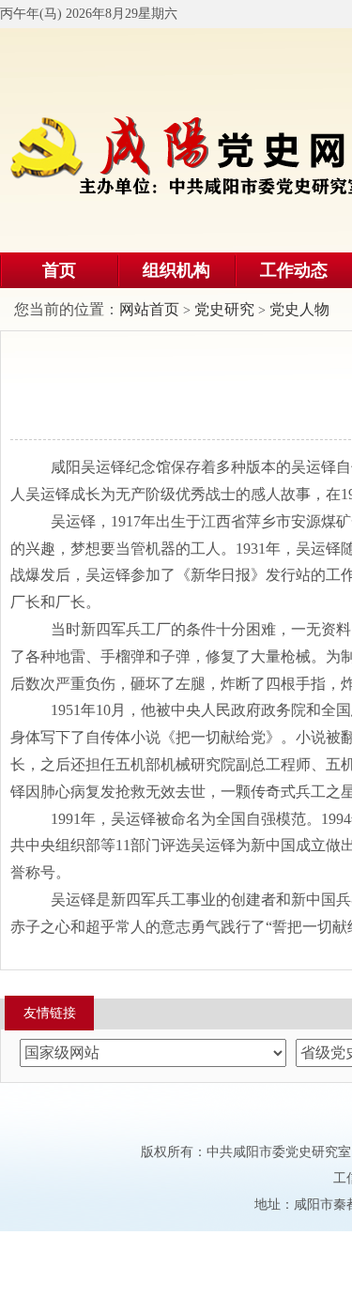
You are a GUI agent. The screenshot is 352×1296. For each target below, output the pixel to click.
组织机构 (176, 270)
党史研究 (224, 309)
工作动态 (294, 270)
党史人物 (299, 309)
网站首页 (149, 309)
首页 (59, 270)
